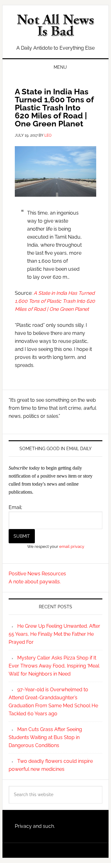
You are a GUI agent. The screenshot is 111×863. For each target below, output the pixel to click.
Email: (15, 507)
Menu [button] (60, 67)
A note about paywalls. (35, 582)
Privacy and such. (35, 826)
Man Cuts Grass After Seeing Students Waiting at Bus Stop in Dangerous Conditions (45, 737)
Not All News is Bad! (55, 25)
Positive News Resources (37, 574)
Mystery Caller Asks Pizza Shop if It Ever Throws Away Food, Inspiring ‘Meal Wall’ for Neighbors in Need (54, 666)
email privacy (71, 546)
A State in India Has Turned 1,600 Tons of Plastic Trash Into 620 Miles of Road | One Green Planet (55, 301)
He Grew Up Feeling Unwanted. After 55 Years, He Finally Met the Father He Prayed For (54, 634)
